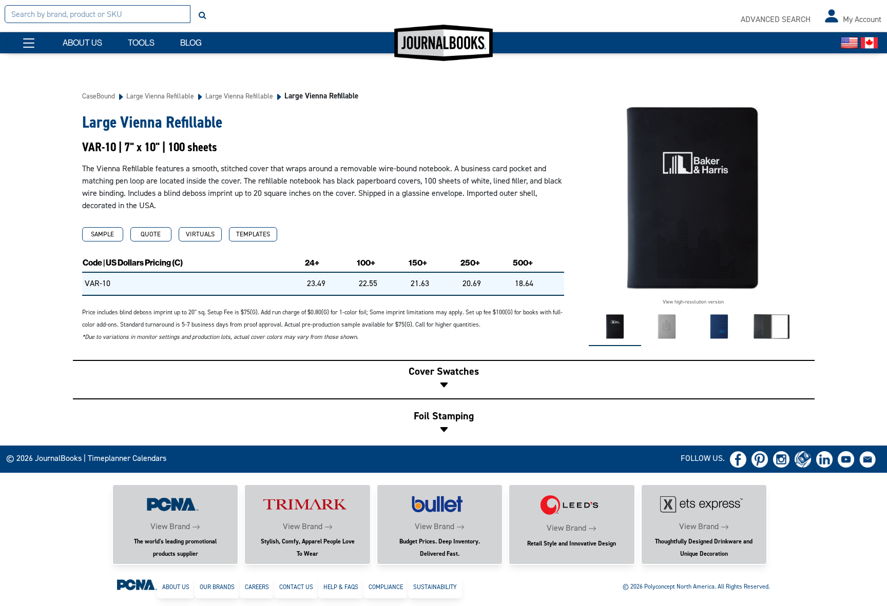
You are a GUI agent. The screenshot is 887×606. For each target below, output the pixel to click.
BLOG (191, 43)
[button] (29, 43)
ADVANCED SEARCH (776, 19)
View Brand (170, 526)
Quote (151, 234)
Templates (253, 234)
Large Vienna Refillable (160, 95)
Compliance (386, 587)
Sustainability (435, 587)
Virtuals (200, 234)
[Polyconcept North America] (137, 584)
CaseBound (98, 95)
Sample (102, 234)
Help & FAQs (340, 587)
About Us (175, 587)
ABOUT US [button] (82, 43)
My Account (862, 19)
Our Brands (217, 587)
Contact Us (296, 587)
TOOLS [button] (141, 43)
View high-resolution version (693, 301)
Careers (257, 587)
